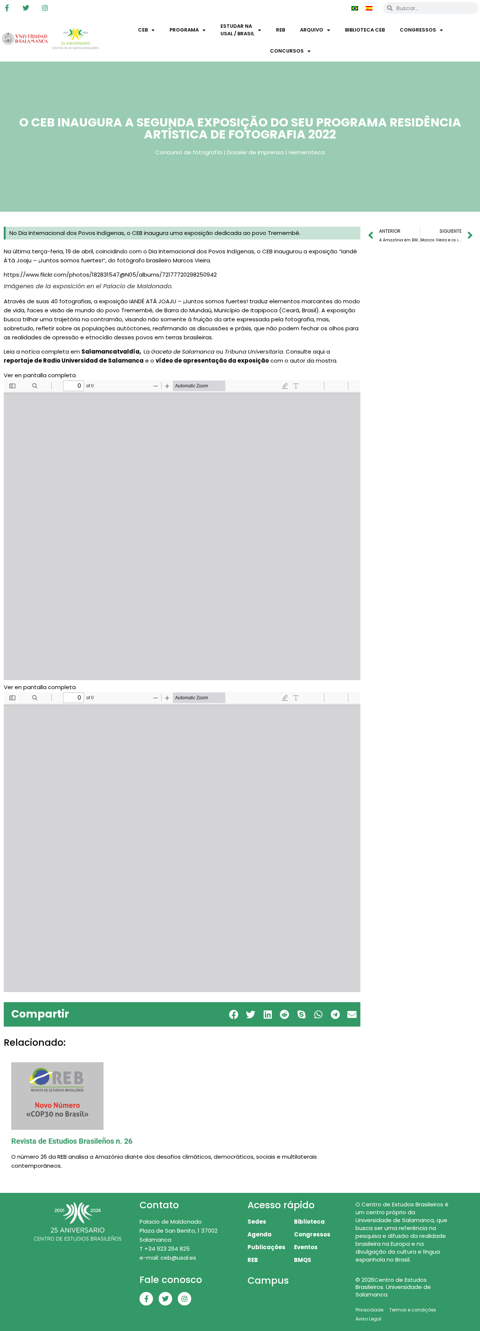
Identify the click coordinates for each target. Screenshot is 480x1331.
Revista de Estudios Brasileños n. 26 (71, 1141)
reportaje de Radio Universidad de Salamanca (74, 360)
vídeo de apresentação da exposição (212, 360)
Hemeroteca (307, 152)
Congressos (418, 29)
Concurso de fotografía (188, 152)
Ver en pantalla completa (40, 375)
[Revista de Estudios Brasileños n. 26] (182, 1096)
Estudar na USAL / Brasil (237, 30)
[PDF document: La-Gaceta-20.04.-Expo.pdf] (182, 842)
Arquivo (311, 29)
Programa (184, 29)
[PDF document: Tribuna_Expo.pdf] (182, 530)
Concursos (287, 50)
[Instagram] (45, 8)
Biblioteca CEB (365, 29)
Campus (268, 1280)
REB (280, 29)
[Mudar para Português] (355, 8)
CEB (143, 29)
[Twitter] (26, 8)
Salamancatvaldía (110, 351)
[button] (233, 1014)
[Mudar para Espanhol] (369, 8)
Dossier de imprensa (255, 152)
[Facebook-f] (7, 8)
